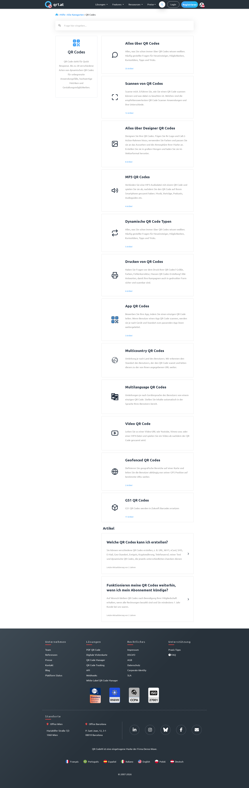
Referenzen (51, 654)
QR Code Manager (95, 659)
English (146, 761)
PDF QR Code (93, 649)
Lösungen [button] (100, 4)
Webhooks (91, 675)
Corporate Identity (136, 670)
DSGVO (131, 654)
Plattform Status (53, 675)
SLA (129, 675)
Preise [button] (150, 4)
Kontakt (49, 665)
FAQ (173, 654)
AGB (129, 659)
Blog (47, 670)
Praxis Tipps (174, 649)
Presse (48, 659)
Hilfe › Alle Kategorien (72, 14)
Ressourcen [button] (135, 4)
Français (74, 761)
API (88, 670)
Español (112, 761)
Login (173, 4)
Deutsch (179, 761)
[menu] (202, 4)
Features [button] (117, 4)
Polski (163, 761)
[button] (189, 4)
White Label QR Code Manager (102, 680)
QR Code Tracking (95, 665)
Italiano (129, 761)
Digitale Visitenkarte (96, 654)
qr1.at (58, 4)
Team (48, 649)
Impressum (133, 649)
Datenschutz (133, 665)
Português (93, 761)
